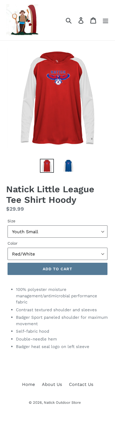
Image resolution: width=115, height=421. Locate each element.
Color (13, 243)
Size (11, 221)
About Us (52, 384)
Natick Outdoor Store (62, 402)
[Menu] (105, 20)
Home (28, 384)
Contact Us (81, 384)
